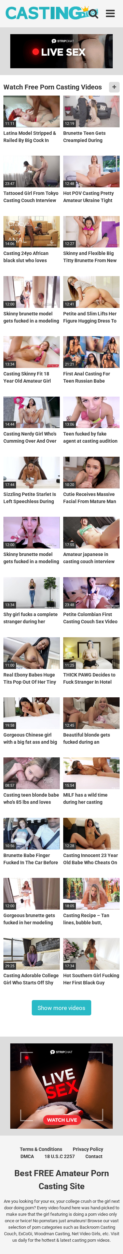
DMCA (27, 1156)
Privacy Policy (88, 1149)
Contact (93, 1156)
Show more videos (61, 1007)
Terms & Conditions (41, 1149)
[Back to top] (110, 1240)
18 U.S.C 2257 (59, 1156)
